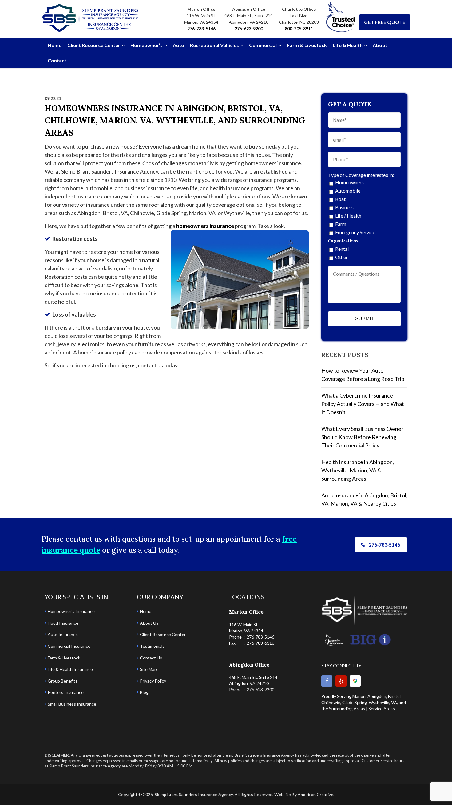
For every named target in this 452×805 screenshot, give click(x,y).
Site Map (148, 669)
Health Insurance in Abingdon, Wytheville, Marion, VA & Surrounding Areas (357, 470)
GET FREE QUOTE (384, 22)
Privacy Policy (153, 680)
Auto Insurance (63, 634)
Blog (144, 692)
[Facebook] (326, 681)
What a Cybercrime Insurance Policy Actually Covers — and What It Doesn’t (362, 403)
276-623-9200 (249, 28)
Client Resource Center (163, 634)
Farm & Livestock (64, 657)
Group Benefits (62, 680)
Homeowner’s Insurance (71, 611)
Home (145, 611)
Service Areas (381, 708)
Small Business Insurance (72, 704)
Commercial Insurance (69, 646)
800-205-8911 (299, 28)
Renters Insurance (66, 692)
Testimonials (152, 646)
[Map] (355, 681)
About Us (149, 623)
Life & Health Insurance (70, 669)
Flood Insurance (63, 623)
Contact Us (151, 657)
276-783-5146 (201, 28)
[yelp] (341, 681)
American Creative (315, 794)
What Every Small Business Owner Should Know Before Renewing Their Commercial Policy (362, 437)
